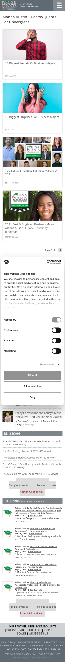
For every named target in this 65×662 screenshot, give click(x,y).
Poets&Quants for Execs (23, 630)
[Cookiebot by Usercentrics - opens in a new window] (46, 262)
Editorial (12, 648)
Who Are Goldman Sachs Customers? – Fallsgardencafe (35, 529)
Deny (33, 397)
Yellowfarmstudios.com (41, 657)
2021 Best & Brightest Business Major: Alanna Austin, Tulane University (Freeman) (30, 228)
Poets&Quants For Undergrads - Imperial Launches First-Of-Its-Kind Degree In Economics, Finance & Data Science (38, 510)
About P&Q (8, 642)
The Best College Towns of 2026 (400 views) (26, 451)
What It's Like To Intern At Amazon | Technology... (36, 547)
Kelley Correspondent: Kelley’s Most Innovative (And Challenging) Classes (38, 415)
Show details (47, 364)
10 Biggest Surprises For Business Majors (32, 117)
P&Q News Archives (30, 642)
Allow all (33, 375)
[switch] (56, 330)
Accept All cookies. (31, 491)
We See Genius (38, 633)
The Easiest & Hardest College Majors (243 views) (29, 457)
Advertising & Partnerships (47, 645)
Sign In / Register (49, 648)
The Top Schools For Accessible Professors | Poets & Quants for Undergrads (37, 585)
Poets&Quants (46, 626)
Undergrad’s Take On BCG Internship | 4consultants (35, 565)
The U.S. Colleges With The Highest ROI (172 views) (30, 473)
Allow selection (33, 386)
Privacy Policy (53, 642)
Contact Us (28, 648)
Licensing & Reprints (13, 645)
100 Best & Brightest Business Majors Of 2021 (31, 172)
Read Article (36, 515)
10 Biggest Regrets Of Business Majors (30, 63)
